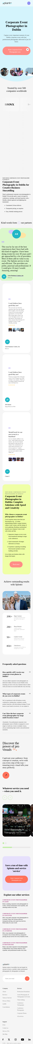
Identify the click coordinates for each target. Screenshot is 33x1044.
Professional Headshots (23, 991)
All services (20, 1016)
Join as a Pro (6, 1031)
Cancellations (6, 1007)
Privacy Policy (6, 1001)
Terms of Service (7, 998)
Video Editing (21, 1000)
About (4, 991)
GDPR (4, 1004)
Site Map (5, 1034)
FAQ (4, 1025)
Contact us (5, 1028)
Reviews (5, 994)
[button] (16, 51)
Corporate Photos (21, 1013)
